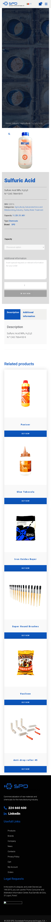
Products (11, 831)
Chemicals (13, 221)
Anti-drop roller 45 (25, 760)
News (10, 846)
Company (12, 841)
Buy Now (26, 293)
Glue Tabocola (25, 492)
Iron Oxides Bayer (25, 559)
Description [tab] (13, 312)
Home (8, 123)
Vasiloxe (25, 694)
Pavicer (25, 424)
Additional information (15, 258)
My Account (13, 867)
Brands (11, 836)
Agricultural (25, 123)
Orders (10, 872)
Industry (15, 123)
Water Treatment (36, 210)
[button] (46, 4)
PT (30, 4)
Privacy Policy (13, 857)
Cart (9, 862)
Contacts (11, 851)
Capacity (8, 239)
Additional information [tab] (29, 314)
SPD (13, 224)
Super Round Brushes (25, 626)
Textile (26, 210)
